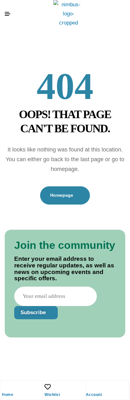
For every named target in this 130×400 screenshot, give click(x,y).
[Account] (89, 387)
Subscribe (34, 312)
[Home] (5, 387)
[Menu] (10, 14)
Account (94, 394)
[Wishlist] (47, 387)
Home (7, 394)
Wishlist (52, 394)
